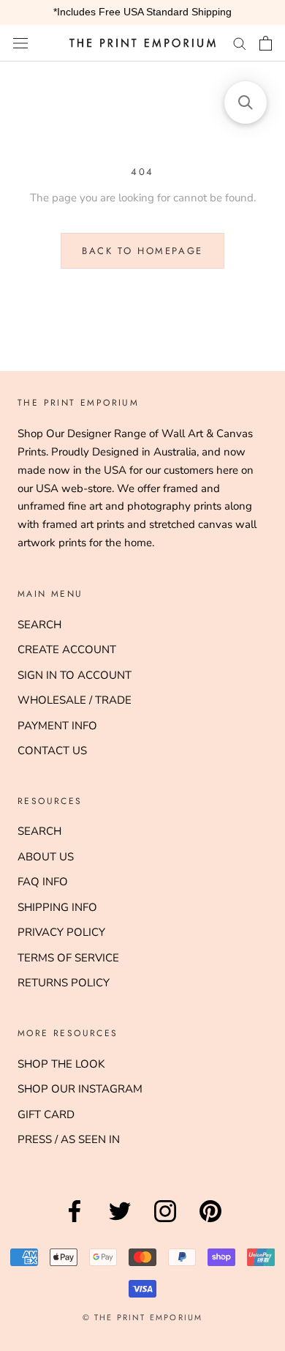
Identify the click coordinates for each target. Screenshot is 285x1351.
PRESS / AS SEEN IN (69, 1139)
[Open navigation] (20, 42)
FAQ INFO (43, 881)
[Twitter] (120, 1222)
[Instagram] (165, 1222)
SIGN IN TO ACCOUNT (75, 675)
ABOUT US (46, 856)
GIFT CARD (46, 1114)
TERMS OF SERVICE (68, 957)
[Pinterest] (210, 1222)
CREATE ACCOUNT (67, 649)
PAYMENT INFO (57, 725)
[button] (245, 102)
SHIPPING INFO (57, 907)
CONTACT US (52, 750)
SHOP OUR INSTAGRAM (80, 1089)
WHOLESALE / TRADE (75, 700)
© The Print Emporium (143, 1317)
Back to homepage (142, 251)
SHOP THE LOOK (61, 1064)
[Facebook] (75, 1222)
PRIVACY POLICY (61, 932)
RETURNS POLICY (64, 982)
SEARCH (39, 624)
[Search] (239, 43)
